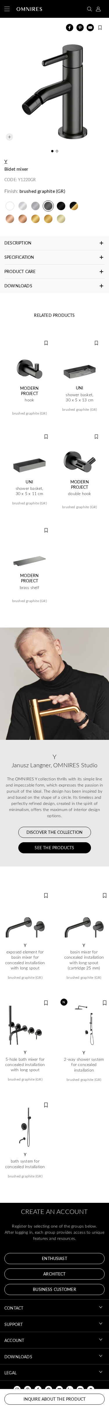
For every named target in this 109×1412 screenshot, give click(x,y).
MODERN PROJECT (29, 391)
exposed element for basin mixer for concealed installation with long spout (25, 960)
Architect (54, 1274)
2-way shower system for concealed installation (84, 1064)
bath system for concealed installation (25, 1163)
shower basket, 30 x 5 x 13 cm (79, 397)
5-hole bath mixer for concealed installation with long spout (25, 1064)
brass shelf (29, 587)
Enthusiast (54, 1258)
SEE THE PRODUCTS (54, 847)
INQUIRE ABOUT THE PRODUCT (55, 1399)
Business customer (54, 1289)
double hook (79, 493)
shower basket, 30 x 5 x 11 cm (29, 491)
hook (29, 400)
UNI (79, 388)
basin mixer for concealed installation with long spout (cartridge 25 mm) (84, 960)
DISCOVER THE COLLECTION (54, 832)
